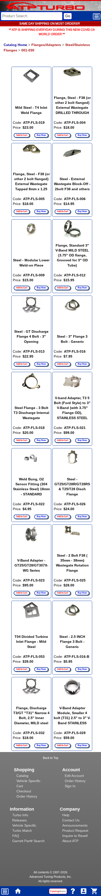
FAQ (15, 836)
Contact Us (70, 820)
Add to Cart (21, 135)
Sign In (70, 786)
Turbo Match (22, 831)
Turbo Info (20, 815)
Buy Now (41, 135)
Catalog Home (15, 45)
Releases (19, 820)
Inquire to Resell (75, 836)
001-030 (27, 50)
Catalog (22, 776)
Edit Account (74, 776)
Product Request (75, 831)
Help (65, 815)
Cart (19, 786)
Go (67, 16)
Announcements (75, 825)
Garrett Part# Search (28, 841)
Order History (26, 796)
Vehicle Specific (28, 781)
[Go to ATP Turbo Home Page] (37, 6)
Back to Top (50, 758)
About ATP (70, 841)
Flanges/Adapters (46, 45)
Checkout (23, 791)
